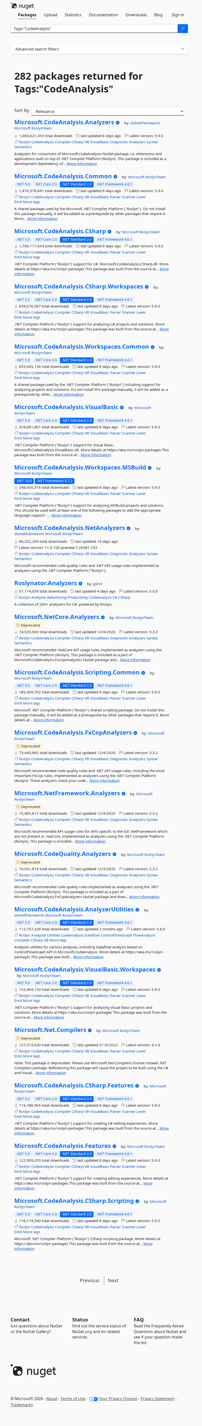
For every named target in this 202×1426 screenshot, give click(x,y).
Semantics (23, 146)
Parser (115, 196)
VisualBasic (99, 141)
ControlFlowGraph (116, 935)
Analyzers (137, 141)
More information (82, 163)
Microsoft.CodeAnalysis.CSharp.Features (74, 1085)
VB (86, 141)
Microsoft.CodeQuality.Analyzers (62, 853)
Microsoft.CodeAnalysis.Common (63, 176)
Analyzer (38, 597)
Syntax (152, 141)
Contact (20, 1319)
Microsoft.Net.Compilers (50, 1029)
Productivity (77, 597)
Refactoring (57, 597)
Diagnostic (119, 141)
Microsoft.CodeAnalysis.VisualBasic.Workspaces (84, 969)
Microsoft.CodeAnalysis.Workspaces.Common (81, 346)
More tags (31, 201)
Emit (18, 201)
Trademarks (22, 1405)
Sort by (21, 110)
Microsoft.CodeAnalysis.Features (62, 1145)
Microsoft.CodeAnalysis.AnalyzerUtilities (74, 909)
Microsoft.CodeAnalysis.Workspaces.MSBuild (80, 467)
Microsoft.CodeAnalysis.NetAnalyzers (69, 527)
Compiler (62, 141)
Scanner (128, 196)
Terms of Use (73, 1398)
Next (113, 1280)
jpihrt (97, 583)
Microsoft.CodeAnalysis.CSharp (60, 231)
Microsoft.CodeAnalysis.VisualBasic (66, 407)
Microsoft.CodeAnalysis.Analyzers (64, 122)
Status (80, 1319)
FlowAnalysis (144, 935)
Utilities (53, 935)
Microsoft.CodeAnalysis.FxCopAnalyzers (73, 732)
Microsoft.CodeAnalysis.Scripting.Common (77, 672)
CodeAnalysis (42, 141)
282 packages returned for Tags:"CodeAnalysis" (78, 82)
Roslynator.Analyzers (45, 583)
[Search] (183, 28)
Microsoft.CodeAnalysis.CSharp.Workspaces (78, 286)
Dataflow (92, 935)
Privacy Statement (157, 1398)
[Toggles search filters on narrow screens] (182, 49)
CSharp (77, 141)
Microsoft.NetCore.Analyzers (56, 616)
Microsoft (23, 128)
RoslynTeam (42, 128)
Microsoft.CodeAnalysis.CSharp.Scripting (74, 1200)
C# (115, 597)
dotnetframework (145, 122)
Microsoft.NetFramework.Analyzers (67, 793)
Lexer (141, 196)
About (51, 1398)
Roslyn (24, 141)
